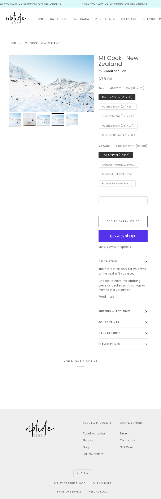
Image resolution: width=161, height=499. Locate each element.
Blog (86, 447)
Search (125, 433)
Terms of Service (69, 491)
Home (13, 43)
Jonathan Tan (115, 71)
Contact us (128, 440)
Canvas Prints (110, 333)
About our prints (94, 433)
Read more (106, 297)
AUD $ (81, 473)
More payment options (115, 247)
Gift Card (126, 447)
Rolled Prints (109, 322)
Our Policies (102, 483)
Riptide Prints (67, 483)
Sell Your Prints (93, 454)
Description (108, 261)
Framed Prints (109, 344)
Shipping (89, 440)
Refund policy (99, 491)
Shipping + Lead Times (115, 311)
